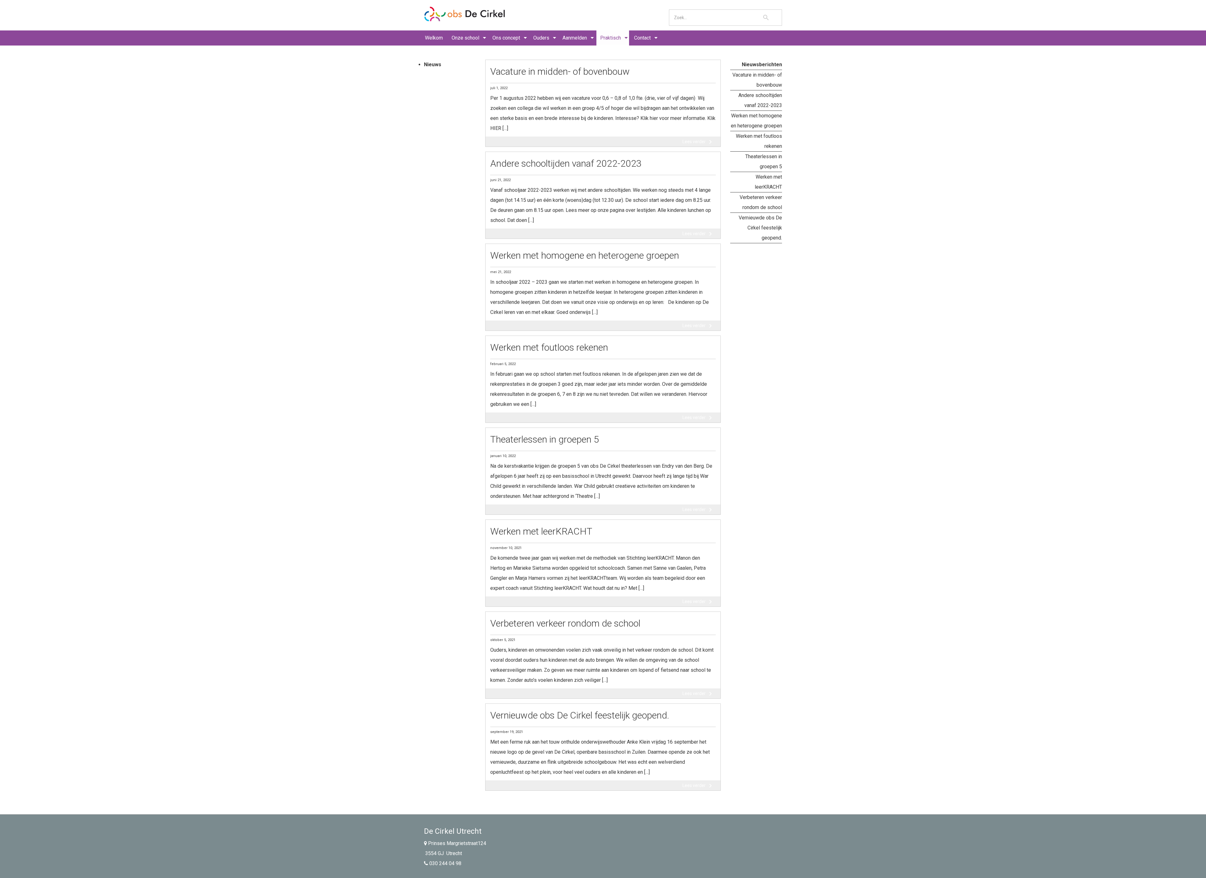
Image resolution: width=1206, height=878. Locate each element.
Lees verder (698, 142)
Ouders (541, 38)
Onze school (465, 38)
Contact (642, 38)
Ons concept (506, 38)
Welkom (434, 38)
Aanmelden (574, 38)
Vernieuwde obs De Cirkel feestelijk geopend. (760, 228)
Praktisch (610, 38)
